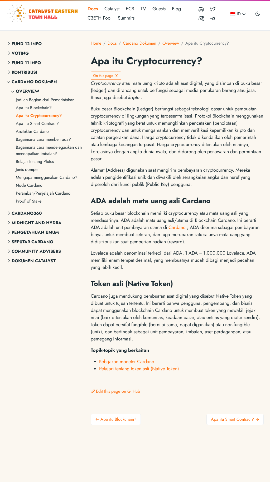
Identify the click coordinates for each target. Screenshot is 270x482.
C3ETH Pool (100, 18)
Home (96, 43)
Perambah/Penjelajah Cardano (43, 193)
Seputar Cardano (32, 242)
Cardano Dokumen (34, 82)
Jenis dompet (27, 169)
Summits (126, 18)
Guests (159, 8)
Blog (176, 8)
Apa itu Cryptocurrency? (39, 116)
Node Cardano (29, 185)
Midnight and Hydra (36, 223)
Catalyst (111, 8)
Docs (93, 8)
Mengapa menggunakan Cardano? (46, 177)
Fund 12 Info (27, 44)
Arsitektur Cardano (32, 131)
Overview (27, 91)
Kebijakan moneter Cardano (126, 361)
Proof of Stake (28, 201)
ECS (130, 8)
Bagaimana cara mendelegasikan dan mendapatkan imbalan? (49, 150)
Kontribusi (24, 72)
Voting (20, 53)
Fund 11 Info (26, 63)
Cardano (177, 227)
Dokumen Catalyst (34, 261)
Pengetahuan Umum (35, 232)
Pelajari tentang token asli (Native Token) (139, 368)
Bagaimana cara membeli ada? (43, 139)
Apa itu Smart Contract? (37, 123)
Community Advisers (36, 251)
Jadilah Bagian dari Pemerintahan (45, 100)
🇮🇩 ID (236, 14)
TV (143, 8)
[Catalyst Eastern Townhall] (43, 13)
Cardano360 (27, 213)
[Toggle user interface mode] (258, 13)
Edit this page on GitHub (118, 391)
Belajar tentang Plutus (35, 161)
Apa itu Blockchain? (34, 108)
